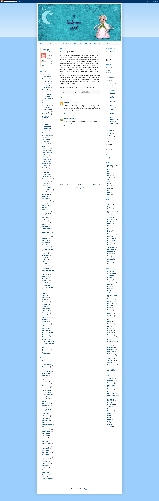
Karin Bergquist (46, 420)
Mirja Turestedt (46, 461)
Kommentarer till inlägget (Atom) (77, 188)
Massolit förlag (111, 330)
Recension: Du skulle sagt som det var (113, 123)
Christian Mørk (46, 124)
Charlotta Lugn (111, 217)
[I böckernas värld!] (111, 51)
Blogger (86, 489)
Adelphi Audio (111, 273)
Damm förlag (110, 305)
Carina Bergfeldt (46, 107)
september (112, 83)
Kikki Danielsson (46, 242)
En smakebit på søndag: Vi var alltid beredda (113, 117)
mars (110, 133)
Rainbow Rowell (46, 300)
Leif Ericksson (45, 255)
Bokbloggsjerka (111, 380)
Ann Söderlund (46, 81)
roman (109, 190)
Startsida (80, 184)
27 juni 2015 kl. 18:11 (74, 102)
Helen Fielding (46, 187)
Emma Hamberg (46, 148)
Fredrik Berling (46, 388)
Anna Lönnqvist (46, 87)
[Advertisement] (80, 168)
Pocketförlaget (111, 349)
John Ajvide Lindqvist (47, 214)
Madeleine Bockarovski (45, 440)
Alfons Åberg (110, 378)
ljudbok (109, 419)
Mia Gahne (45, 278)
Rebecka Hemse (46, 470)
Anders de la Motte (47, 79)
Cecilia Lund (110, 215)
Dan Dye (44, 133)
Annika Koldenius (46, 98)
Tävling (109, 406)
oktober (111, 80)
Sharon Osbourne (46, 317)
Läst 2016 (88, 43)
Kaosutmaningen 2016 (113, 395)
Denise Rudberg (46, 137)
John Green (45, 217)
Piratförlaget (110, 347)
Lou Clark (109, 245)
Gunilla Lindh (45, 177)
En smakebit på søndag (111, 385)
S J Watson (45, 306)
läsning (109, 422)
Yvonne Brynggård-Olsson (47, 350)
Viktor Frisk (45, 347)
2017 (109, 67)
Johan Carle (45, 207)
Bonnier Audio (111, 299)
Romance (109, 171)
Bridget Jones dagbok (112, 211)
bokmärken (110, 411)
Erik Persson (45, 155)
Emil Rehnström (46, 384)
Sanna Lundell (46, 310)
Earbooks (109, 310)
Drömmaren (110, 221)
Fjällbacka (110, 236)
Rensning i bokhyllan (112, 100)
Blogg (41, 43)
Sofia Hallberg (46, 321)
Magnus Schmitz (46, 446)
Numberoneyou (111, 339)
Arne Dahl (44, 101)
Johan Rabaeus (46, 408)
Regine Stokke (45, 302)
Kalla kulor (110, 324)
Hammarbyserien (111, 240)
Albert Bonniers (111, 275)
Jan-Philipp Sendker (47, 201)
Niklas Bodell (45, 291)
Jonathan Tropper (46, 224)
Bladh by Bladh (111, 288)
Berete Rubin (45, 103)
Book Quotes (110, 383)
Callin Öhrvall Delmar (48, 378)
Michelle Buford (46, 283)
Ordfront (109, 345)
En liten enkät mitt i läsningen (113, 112)
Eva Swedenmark (46, 163)
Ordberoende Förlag (112, 341)
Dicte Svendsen (111, 219)
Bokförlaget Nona (112, 293)
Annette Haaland (46, 94)
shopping (109, 426)
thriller (109, 194)
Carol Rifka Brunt (46, 109)
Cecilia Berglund (46, 114)
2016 (109, 70)
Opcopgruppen (111, 247)
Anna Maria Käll (46, 371)
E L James (44, 141)
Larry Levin (45, 253)
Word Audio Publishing (110, 370)
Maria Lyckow (46, 450)
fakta (108, 181)
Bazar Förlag (110, 284)
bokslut (109, 413)
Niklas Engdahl (46, 463)
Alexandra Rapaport (47, 361)
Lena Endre (45, 435)
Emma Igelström (46, 150)
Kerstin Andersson (46, 433)
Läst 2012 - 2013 (64, 43)
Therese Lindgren (46, 335)
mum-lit (109, 188)
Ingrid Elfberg (45, 196)
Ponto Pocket (110, 351)
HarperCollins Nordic (113, 318)
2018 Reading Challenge (47, 50)
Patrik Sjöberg (45, 295)
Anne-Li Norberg (46, 373)
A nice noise (110, 271)
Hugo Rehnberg (46, 192)
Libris (108, 326)
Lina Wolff (45, 257)
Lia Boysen (45, 438)
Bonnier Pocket (111, 303)
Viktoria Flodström (47, 478)
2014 (109, 141)
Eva (108, 228)
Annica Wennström (47, 96)
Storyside (109, 362)
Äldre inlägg (96, 184)
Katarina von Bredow (47, 232)
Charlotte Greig (46, 122)
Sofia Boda (110, 358)
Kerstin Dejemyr (46, 240)
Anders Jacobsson (46, 76)
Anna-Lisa (110, 204)
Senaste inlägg (64, 184)
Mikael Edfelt (45, 459)
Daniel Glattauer (46, 135)
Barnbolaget (110, 280)
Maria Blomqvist (46, 274)
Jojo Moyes (45, 220)
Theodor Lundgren (47, 332)
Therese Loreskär (46, 337)
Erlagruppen (110, 226)
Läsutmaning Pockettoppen (110, 399)
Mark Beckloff (46, 276)
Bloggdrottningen (111, 207)
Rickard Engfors (46, 304)
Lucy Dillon (45, 264)
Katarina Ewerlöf (46, 429)
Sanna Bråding (46, 308)
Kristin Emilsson (46, 247)
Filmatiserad (110, 389)
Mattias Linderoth (46, 457)
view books (51, 67)
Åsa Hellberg (45, 353)
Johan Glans (45, 209)
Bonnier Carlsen (111, 301)
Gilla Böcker (110, 316)
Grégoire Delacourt (47, 174)
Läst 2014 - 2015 (77, 43)
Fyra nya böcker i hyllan (113, 96)
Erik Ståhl (44, 157)
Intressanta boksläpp (112, 104)
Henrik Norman (46, 397)
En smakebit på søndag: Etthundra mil (113, 91)
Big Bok (109, 286)
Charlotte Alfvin (46, 120)
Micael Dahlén (46, 280)
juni (110, 88)
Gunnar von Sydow (47, 179)
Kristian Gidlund (46, 245)
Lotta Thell (45, 261)
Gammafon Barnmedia (110, 312)
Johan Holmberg (46, 403)
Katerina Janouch (46, 236)
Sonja (108, 256)
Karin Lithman (45, 422)
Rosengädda (110, 253)
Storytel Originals (112, 365)
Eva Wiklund (45, 166)
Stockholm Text (111, 360)
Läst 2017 (97, 43)
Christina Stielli (46, 126)
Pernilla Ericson (46, 297)
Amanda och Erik (111, 202)
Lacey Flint (110, 243)
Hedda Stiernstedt (47, 394)
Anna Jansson (45, 85)
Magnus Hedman (46, 266)
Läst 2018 (106, 43)
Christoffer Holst (46, 128)
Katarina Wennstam (47, 228)
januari (111, 138)
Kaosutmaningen (111, 393)
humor (109, 186)
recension (109, 424)
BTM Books (110, 277)
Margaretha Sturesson (48, 270)
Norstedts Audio (111, 337)
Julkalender (110, 391)
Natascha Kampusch (47, 287)
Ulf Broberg (45, 339)
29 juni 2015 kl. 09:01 (74, 119)
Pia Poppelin (45, 468)
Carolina (48, 53)
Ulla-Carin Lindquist (47, 341)
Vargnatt (66, 102)
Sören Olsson (45, 330)
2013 (109, 144)
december (112, 75)
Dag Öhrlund (45, 131)
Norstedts (109, 335)
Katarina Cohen (46, 427)
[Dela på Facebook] (87, 92)
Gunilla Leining (46, 390)
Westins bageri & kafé (112, 262)
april (110, 130)
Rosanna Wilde (111, 251)
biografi (109, 175)
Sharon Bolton (45, 315)
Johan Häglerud (46, 212)
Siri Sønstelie (45, 319)
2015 (109, 73)
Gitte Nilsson (45, 172)
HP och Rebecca (111, 238)
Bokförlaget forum (112, 295)
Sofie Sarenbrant (46, 324)
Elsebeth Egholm (46, 146)
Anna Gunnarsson (46, 369)
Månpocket (110, 332)
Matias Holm (45, 454)
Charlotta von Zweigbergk (45, 116)
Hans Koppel (45, 183)
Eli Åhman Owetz (46, 144)
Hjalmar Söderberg (47, 190)
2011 (109, 149)
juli (110, 85)
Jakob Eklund (45, 399)
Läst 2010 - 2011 (51, 43)
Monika (66, 119)
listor (108, 417)
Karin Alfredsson (46, 226)
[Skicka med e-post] (82, 92)
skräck (109, 192)
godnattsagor (110, 415)
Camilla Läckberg (46, 105)
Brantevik (109, 209)
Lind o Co (109, 328)
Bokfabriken (110, 291)
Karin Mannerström (47, 424)
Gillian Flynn (45, 170)
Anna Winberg (46, 90)
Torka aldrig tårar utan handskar (112, 258)
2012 (109, 147)
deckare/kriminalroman (112, 178)
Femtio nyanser (111, 234)
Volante (109, 367)
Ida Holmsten (45, 194)
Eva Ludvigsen (46, 161)
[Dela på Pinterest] (89, 92)
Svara (65, 113)
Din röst (109, 308)
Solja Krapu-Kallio (46, 326)
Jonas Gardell (45, 222)
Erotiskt (109, 169)
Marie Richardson (46, 452)
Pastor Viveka (111, 249)
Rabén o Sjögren (111, 356)
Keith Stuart (45, 238)
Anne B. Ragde (46, 92)
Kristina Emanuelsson (47, 249)
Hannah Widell (46, 181)
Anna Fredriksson (46, 83)
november (112, 77)
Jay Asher (44, 203)
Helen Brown (45, 185)
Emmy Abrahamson (47, 152)
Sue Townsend (46, 328)
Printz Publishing (111, 354)
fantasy (109, 183)
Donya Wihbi (45, 139)
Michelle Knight (46, 285)
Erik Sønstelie (45, 159)
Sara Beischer (45, 313)
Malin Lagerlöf (46, 268)
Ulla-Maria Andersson (48, 343)
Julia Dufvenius (46, 416)
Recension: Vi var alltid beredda (113, 108)
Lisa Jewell (45, 259)
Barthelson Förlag (112, 282)
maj (110, 128)
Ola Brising (45, 293)
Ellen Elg (109, 223)
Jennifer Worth (46, 205)
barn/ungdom (110, 173)
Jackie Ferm (45, 198)
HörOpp (109, 321)
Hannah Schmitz (46, 392)
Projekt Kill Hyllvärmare (110, 403)
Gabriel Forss (45, 168)
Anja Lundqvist (46, 367)
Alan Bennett (45, 74)
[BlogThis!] (84, 92)
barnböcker (110, 409)
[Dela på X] (85, 92)
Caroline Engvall (46, 112)
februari (111, 136)
